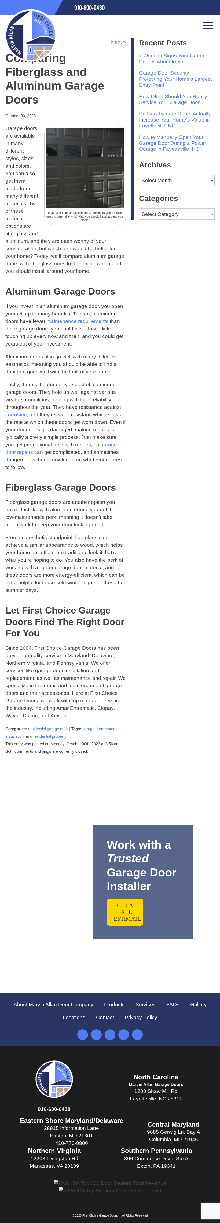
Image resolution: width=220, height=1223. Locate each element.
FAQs (172, 1004)
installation (14, 736)
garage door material (100, 728)
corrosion (16, 414)
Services (145, 1004)
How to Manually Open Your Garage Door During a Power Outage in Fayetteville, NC (172, 143)
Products (114, 1004)
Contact (105, 1017)
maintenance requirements (77, 321)
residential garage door (48, 728)
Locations (74, 1017)
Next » (118, 42)
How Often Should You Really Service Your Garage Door (173, 99)
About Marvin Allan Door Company (53, 1004)
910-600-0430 (54, 1109)
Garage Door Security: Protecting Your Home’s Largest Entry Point (175, 79)
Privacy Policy (141, 1017)
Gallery (198, 1004)
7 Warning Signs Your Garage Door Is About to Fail (173, 58)
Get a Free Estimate (127, 912)
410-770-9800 (71, 1143)
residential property (50, 736)
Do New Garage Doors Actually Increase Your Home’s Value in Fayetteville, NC (175, 119)
